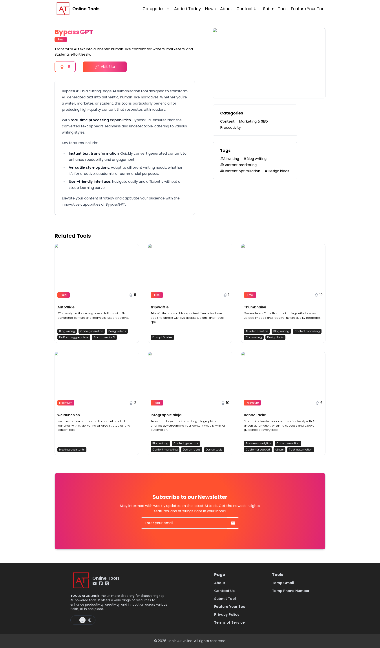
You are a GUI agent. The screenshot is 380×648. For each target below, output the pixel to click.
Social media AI (104, 337)
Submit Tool (275, 8)
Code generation (91, 331)
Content (227, 121)
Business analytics (258, 443)
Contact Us (247, 8)
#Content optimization (240, 171)
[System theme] (82, 620)
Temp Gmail (283, 582)
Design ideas (117, 331)
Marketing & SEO (253, 121)
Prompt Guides (162, 337)
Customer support (258, 449)
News (210, 8)
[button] (97, 293)
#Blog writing (255, 158)
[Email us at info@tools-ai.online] (94, 583)
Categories (153, 8)
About (226, 8)
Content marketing (307, 331)
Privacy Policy (226, 614)
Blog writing (67, 331)
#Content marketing (238, 164)
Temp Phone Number (291, 590)
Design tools (275, 337)
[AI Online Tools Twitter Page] (107, 583)
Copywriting (254, 337)
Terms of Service (229, 622)
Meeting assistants (72, 449)
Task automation (300, 449)
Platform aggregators (73, 337)
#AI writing (229, 158)
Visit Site (108, 66)
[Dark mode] (90, 620)
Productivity (230, 127)
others (279, 449)
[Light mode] (75, 620)
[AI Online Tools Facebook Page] (101, 583)
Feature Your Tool (308, 8)
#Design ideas (277, 171)
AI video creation (257, 331)
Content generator (186, 443)
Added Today (187, 8)
